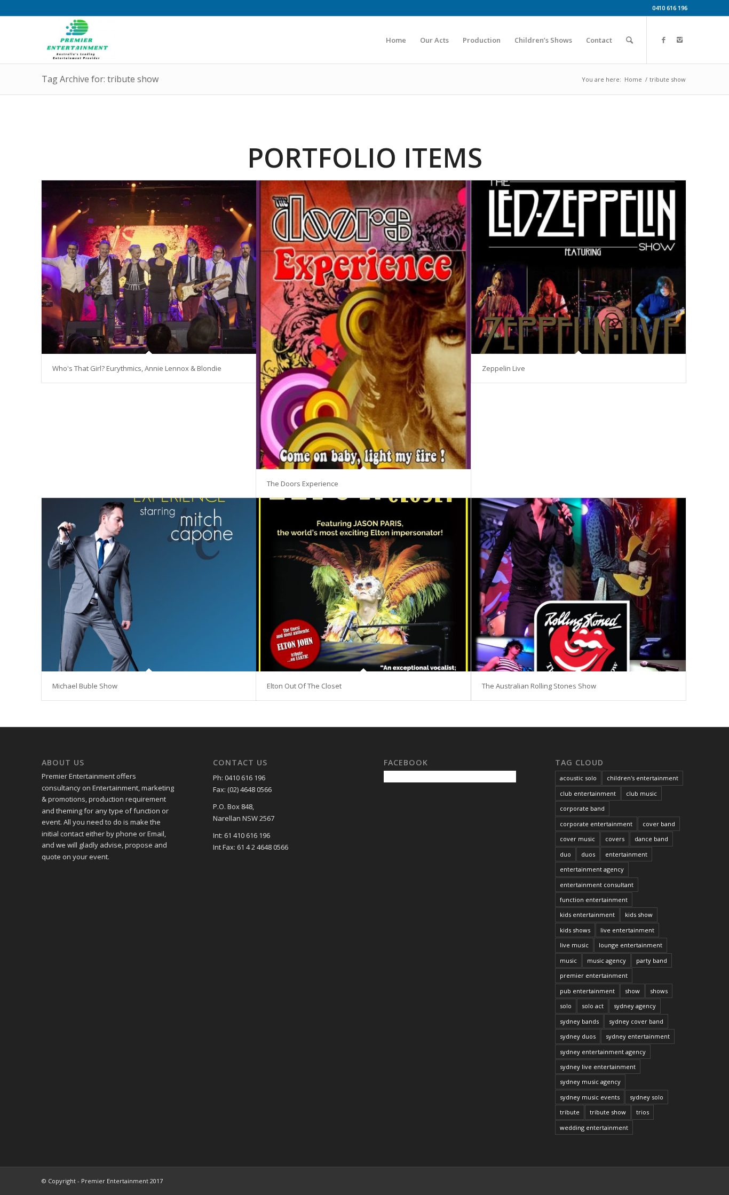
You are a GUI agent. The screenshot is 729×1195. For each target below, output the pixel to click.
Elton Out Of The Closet (304, 686)
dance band (651, 839)
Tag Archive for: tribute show (100, 79)
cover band (659, 824)
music (568, 960)
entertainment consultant (596, 885)
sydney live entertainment (598, 1067)
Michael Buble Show (84, 686)
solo (566, 1006)
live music (574, 945)
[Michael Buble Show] (149, 584)
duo (565, 854)
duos (588, 854)
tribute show (608, 1112)
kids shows (575, 930)
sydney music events (590, 1097)
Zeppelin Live (503, 368)
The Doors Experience (302, 483)
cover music (577, 839)
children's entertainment (642, 778)
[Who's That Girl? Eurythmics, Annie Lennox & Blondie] (149, 267)
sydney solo (646, 1097)
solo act (593, 1006)
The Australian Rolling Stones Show (539, 686)
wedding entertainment (594, 1127)
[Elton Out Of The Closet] (363, 584)
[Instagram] (679, 39)
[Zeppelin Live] (578, 267)
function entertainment (594, 900)
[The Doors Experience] (363, 324)
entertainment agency (592, 869)
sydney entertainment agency (603, 1052)
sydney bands (579, 1021)
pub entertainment (587, 991)
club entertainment (588, 793)
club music (641, 793)
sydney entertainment (638, 1036)
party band (651, 960)
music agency (606, 960)
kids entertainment (587, 915)
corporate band (582, 808)
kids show (639, 915)
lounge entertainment (630, 945)
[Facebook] (663, 39)
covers (614, 839)
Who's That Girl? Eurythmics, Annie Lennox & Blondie (136, 368)
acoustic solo (578, 778)
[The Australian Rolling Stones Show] (578, 584)
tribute (570, 1112)
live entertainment (627, 930)
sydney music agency (590, 1082)
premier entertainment (594, 975)
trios (642, 1112)
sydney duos (578, 1036)
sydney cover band (636, 1021)
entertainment (626, 854)
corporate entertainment (596, 824)
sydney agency (635, 1006)
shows (659, 991)
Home (633, 79)
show (632, 991)
